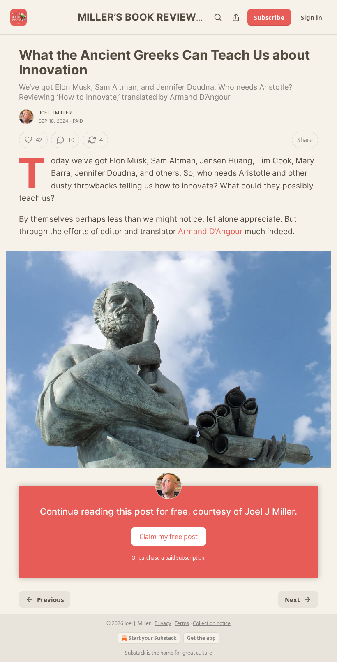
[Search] (218, 17)
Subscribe (269, 17)
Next (292, 599)
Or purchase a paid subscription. (168, 557)
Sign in (311, 17)
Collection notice (212, 623)
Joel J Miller (55, 113)
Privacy (163, 623)
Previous (50, 599)
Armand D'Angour (210, 231)
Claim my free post (168, 536)
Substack (135, 652)
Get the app (201, 637)
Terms (182, 623)
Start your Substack (152, 637)
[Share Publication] (236, 17)
